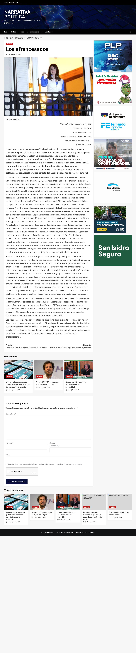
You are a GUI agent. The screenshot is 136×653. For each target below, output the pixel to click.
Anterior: (26, 346)
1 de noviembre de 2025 (14, 54)
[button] (130, 32)
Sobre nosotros (17, 32)
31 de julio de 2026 (73, 390)
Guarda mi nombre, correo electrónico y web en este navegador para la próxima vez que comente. (45, 464)
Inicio (6, 32)
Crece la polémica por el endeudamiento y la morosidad (76, 384)
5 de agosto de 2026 (44, 387)
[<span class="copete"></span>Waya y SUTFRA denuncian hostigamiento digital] (48, 369)
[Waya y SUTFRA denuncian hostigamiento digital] (42, 502)
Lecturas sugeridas (34, 32)
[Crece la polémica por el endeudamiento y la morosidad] (68, 502)
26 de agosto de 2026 (14, 390)
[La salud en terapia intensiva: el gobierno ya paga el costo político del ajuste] (94, 502)
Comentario (11, 414)
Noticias (9, 43)
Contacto (48, 32)
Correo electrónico (54, 444)
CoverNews (79, 532)
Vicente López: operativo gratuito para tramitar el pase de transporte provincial (18, 384)
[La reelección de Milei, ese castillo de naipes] (120, 502)
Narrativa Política (17, 14)
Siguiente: (70, 346)
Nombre (9, 443)
